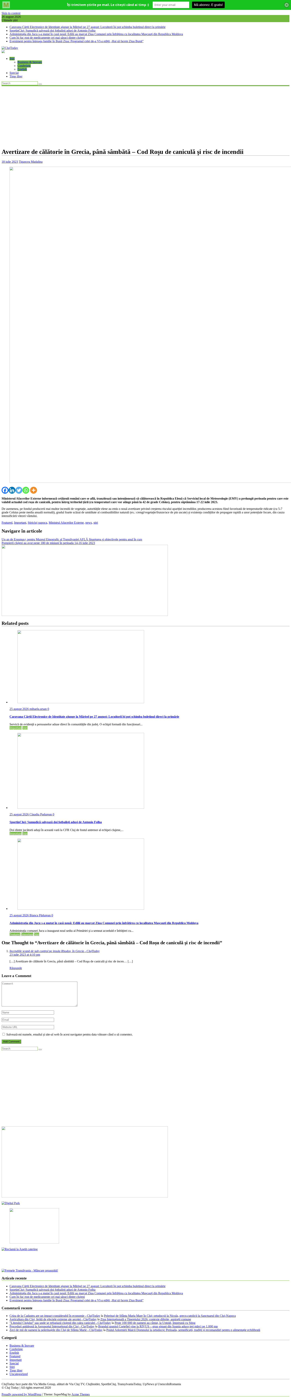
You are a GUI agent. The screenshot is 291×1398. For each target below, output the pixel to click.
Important (20, 522)
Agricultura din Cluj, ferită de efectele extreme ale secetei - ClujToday (53, 1319)
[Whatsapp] (25, 490)
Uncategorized (19, 1374)
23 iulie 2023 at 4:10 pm (25, 954)
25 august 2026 (19, 709)
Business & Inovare (29, 62)
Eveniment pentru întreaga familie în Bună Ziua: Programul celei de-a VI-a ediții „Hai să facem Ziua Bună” (77, 41)
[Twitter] (18, 490)
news (88, 522)
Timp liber (16, 76)
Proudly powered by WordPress (21, 1394)
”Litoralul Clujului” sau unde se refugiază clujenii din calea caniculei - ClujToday (60, 1323)
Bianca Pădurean (40, 915)
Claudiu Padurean (41, 814)
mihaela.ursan (38, 709)
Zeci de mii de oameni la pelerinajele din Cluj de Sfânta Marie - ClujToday (56, 1330)
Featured (7, 522)
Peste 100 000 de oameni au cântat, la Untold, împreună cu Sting (155, 1323)
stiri (95, 522)
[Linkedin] (12, 490)
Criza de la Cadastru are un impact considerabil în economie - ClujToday (55, 1315)
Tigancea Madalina (31, 161)
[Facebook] (5, 490)
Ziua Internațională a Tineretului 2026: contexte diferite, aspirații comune (145, 1319)
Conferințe (24, 65)
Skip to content (11, 13)
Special (14, 72)
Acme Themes (80, 1394)
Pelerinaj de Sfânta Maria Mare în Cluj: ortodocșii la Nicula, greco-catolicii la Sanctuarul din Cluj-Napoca (170, 1315)
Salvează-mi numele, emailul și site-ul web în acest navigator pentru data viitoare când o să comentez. (69, 1034)
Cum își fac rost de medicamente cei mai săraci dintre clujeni (47, 37)
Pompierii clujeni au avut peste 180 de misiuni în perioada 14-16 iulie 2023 (48, 543)
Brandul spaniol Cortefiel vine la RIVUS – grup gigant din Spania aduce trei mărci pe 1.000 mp (158, 1326)
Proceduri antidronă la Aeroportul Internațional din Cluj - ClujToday (52, 1326)
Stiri (12, 58)
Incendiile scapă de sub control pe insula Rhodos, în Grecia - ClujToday (55, 951)
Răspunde (16, 968)
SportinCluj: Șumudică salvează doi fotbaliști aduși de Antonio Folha (52, 30)
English (22, 69)
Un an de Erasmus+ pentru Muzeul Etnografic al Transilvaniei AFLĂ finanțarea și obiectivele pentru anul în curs (72, 539)
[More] (33, 490)
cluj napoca (40, 522)
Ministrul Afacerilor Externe (66, 522)
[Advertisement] (145, 116)
